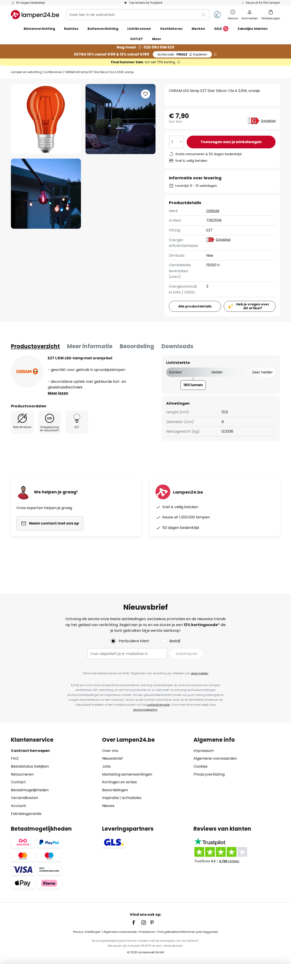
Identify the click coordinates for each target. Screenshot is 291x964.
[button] (46, 194)
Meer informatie (90, 346)
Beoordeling (137, 346)
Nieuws (108, 805)
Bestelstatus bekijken (30, 766)
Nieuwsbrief (112, 758)
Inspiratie (110, 797)
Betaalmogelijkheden (30, 790)
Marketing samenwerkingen (127, 774)
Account (18, 805)
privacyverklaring (145, 710)
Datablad (268, 121)
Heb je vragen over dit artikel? (252, 306)
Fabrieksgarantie (26, 813)
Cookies (200, 766)
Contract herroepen (30, 750)
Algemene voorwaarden (215, 758)
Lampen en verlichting (26, 72)
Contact (18, 782)
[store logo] (35, 14)
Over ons (110, 750)
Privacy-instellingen (87, 932)
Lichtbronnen (53, 72)
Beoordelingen (115, 790)
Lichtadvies (131, 797)
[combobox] (137, 14)
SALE (218, 28)
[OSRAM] (27, 371)
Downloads (177, 346)
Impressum (203, 750)
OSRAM (212, 210)
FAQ (14, 758)
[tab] (35, 346)
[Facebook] (137, 923)
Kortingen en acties (119, 782)
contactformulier (158, 705)
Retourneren (22, 774)
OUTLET (136, 39)
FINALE (182, 54)
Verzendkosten (24, 797)
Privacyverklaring (209, 774)
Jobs (106, 766)
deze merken (199, 673)
